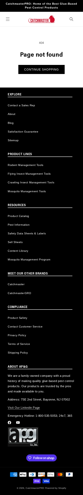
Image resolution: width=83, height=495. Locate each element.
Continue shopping (41, 69)
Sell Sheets (15, 242)
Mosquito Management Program (29, 259)
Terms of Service (19, 343)
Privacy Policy (17, 335)
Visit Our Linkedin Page (24, 407)
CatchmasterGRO (19, 293)
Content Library (18, 250)
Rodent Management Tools (25, 165)
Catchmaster (16, 284)
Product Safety (17, 317)
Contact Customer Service (25, 326)
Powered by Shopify (55, 488)
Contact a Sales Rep (21, 105)
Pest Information (19, 224)
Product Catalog (18, 216)
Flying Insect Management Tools (29, 173)
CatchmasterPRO (35, 488)
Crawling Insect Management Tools (31, 182)
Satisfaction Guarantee (23, 131)
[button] (7, 19)
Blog (11, 122)
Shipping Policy (18, 352)
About (11, 114)
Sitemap (13, 140)
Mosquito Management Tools (27, 191)
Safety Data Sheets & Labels (27, 233)
